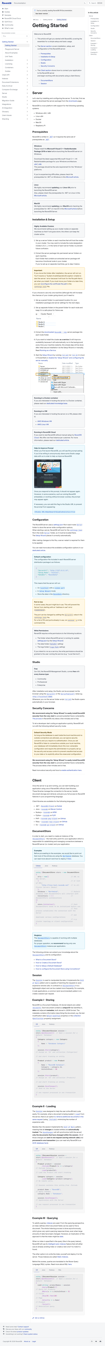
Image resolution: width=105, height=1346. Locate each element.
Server (91, 16)
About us (27, 1341)
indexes (50, 1223)
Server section (46, 46)
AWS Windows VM (44, 421)
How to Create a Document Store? (49, 963)
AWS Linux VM (43, 424)
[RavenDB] (6, 3)
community (28, 1329)
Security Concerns (48, 66)
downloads (73, 101)
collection (77, 1016)
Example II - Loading (94, 49)
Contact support (23, 1327)
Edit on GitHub (40, 1318)
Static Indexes (62, 1257)
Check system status (30, 1334)
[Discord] (100, 1341)
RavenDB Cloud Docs (15, 18)
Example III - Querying (94, 53)
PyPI (54, 815)
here (69, 859)
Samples (15, 15)
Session (44, 83)
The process (37, 719)
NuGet (59, 806)
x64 (35, 164)
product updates (22, 1331)
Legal (34, 1341)
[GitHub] (92, 1341)
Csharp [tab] (38, 866)
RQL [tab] (59, 1270)
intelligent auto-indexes (57, 1244)
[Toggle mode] (84, 3)
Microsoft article (72, 177)
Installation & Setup (48, 57)
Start (6, 9)
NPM (54, 812)
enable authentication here (71, 770)
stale (61, 1236)
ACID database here (40, 1143)
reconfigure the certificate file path (54, 284)
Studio (43, 63)
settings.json (58, 525)
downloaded (49, 332)
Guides (15, 12)
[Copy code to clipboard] (80, 568)
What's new (9, 28)
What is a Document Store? (46, 960)
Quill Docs (15, 22)
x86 (39, 164)
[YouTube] (96, 1341)
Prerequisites (46, 54)
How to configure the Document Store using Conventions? (58, 969)
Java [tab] (46, 866)
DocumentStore (47, 80)
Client (90, 35)
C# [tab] (37, 1024)
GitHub (63, 818)
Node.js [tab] (54, 866)
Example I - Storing (94, 44)
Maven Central (56, 809)
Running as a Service (48, 350)
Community (9, 25)
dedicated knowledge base (56, 403)
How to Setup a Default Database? (49, 966)
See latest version (41, 13)
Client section (46, 70)
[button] (15, 41)
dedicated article (62, 440)
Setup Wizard (47, 355)
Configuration (46, 60)
